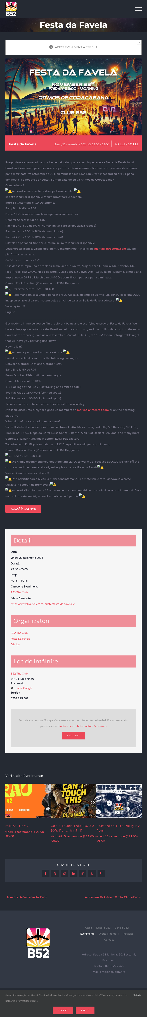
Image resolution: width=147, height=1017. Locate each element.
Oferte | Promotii (108, 933)
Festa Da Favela (20, 638)
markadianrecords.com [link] (110, 249)
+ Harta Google (22, 688)
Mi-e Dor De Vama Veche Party (27, 897)
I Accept (73, 735)
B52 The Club (19, 592)
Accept (63, 1010)
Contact (109, 939)
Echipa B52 (122, 927)
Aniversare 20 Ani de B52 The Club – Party (112, 897)
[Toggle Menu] (138, 9)
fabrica (15, 644)
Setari (136, 995)
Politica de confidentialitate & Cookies (82, 726)
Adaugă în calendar (23, 508)
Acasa (88, 927)
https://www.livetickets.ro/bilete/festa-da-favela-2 (43, 604)
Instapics (128, 933)
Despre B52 (103, 927)
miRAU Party (17, 826)
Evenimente (87, 933)
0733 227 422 (114, 966)
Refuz (85, 1010)
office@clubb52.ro (112, 972)
